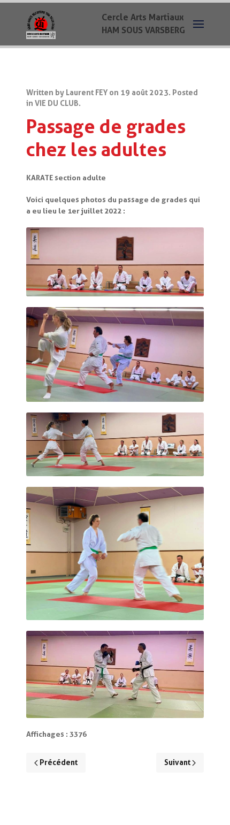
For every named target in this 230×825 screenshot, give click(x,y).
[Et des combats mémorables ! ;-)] (115, 674)
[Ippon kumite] (115, 553)
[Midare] (115, 444)
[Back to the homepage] (41, 24)
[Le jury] (115, 261)
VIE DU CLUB (57, 103)
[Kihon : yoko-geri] (115, 354)
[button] (198, 24)
